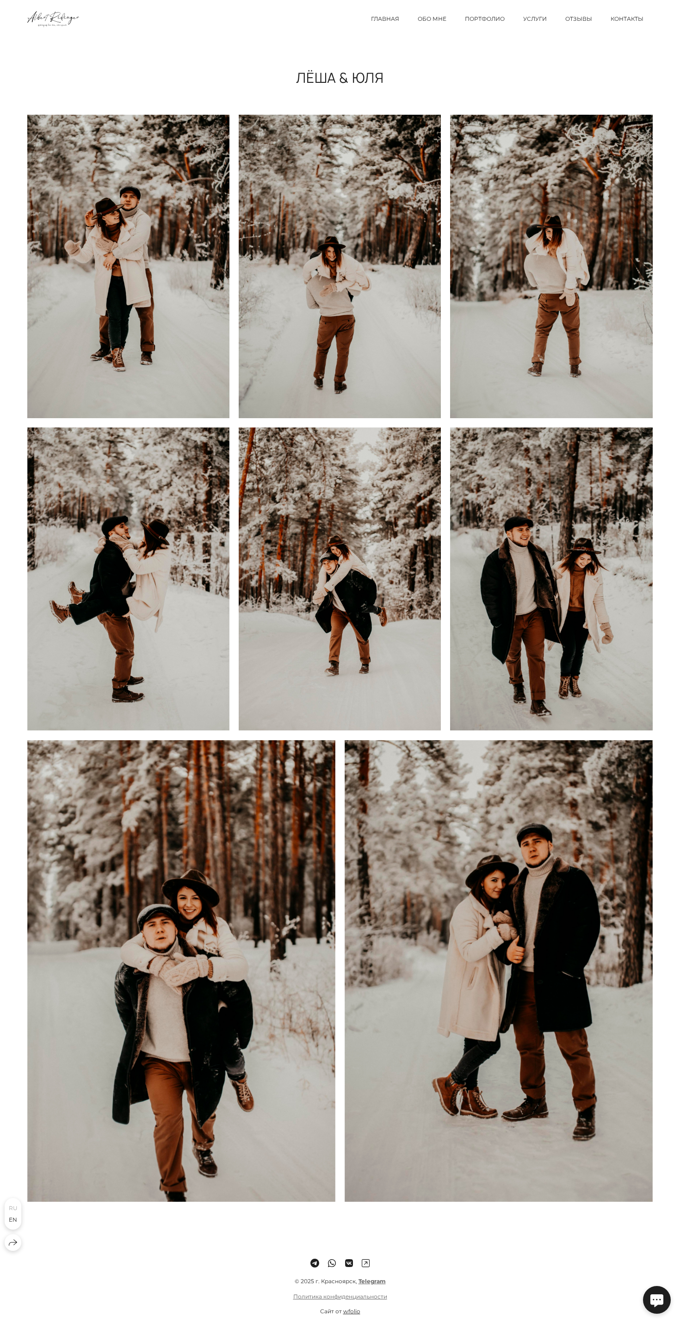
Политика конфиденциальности (340, 1296)
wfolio (351, 1311)
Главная (385, 18)
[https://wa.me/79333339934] (332, 1263)
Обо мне (432, 18)
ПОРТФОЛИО (485, 18)
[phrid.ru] (53, 19)
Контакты (627, 18)
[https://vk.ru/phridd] (349, 1263)
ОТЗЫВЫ (578, 18)
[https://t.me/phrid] (314, 1263)
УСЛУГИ (535, 18)
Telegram (372, 1281)
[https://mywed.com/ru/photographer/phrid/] (366, 1263)
